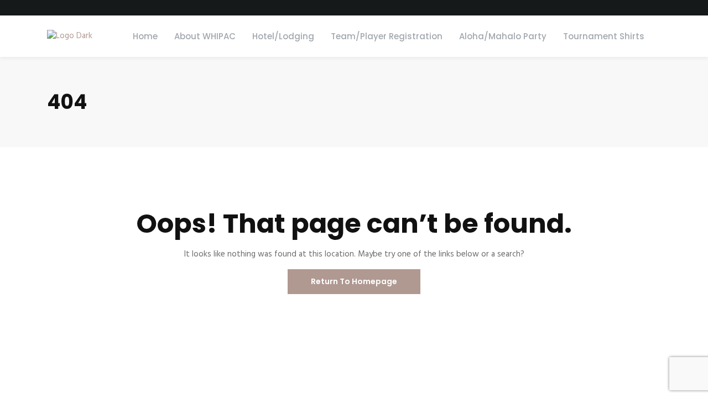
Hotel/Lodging (283, 36)
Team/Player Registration (386, 36)
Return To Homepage (354, 281)
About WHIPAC (205, 36)
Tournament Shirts (603, 36)
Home (145, 36)
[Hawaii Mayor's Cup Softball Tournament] (69, 36)
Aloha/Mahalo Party (502, 36)
